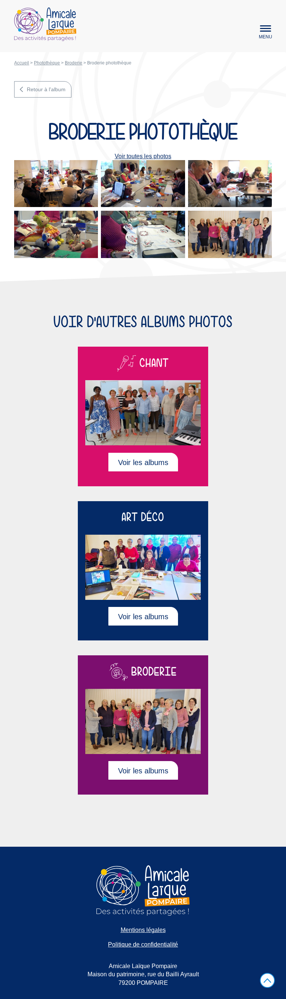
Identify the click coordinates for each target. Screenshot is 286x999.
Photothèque (47, 63)
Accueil (21, 63)
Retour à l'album (46, 89)
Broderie (73, 63)
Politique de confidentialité (143, 944)
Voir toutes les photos (143, 156)
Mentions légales (143, 930)
